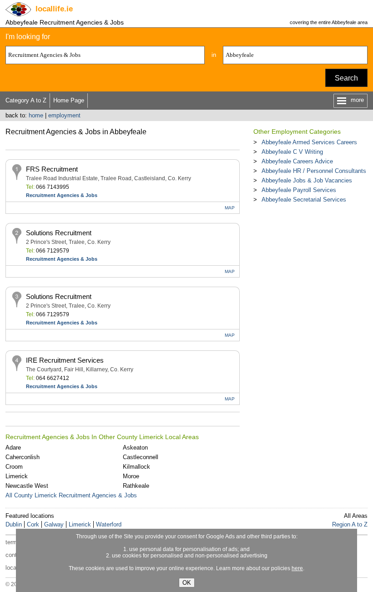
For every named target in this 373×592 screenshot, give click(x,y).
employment (64, 115)
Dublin (13, 524)
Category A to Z (25, 100)
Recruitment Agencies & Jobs (61, 195)
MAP (230, 207)
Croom (14, 466)
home (36, 115)
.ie (54, 9)
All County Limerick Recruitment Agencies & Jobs (71, 495)
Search (346, 78)
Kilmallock (136, 466)
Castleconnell (140, 457)
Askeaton (135, 447)
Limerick (16, 476)
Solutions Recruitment (58, 233)
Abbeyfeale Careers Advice (297, 161)
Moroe (131, 476)
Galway (54, 524)
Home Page (68, 100)
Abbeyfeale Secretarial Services (304, 199)
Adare (13, 447)
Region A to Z (350, 524)
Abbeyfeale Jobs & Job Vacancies (307, 180)
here (297, 568)
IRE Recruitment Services (65, 360)
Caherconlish (22, 457)
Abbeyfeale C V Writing (292, 151)
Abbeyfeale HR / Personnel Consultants (314, 170)
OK (186, 582)
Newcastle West (26, 485)
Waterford (108, 524)
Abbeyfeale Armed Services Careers (309, 142)
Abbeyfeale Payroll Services (299, 190)
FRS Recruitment (52, 169)
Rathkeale (136, 485)
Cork (33, 524)
